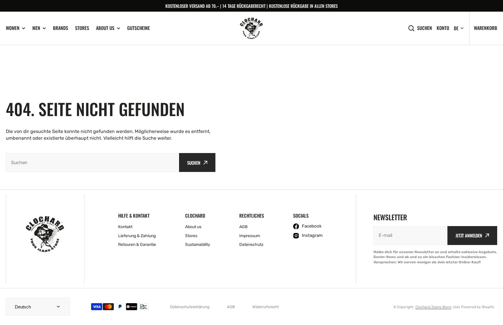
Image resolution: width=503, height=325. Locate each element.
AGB (231, 307)
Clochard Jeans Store (433, 307)
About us (105, 28)
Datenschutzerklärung (190, 307)
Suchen (424, 28)
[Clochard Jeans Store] (251, 28)
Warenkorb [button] (485, 27)
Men (36, 28)
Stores (82, 27)
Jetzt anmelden (469, 235)
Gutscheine (138, 27)
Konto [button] (443, 28)
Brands (60, 27)
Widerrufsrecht (265, 307)
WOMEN (13, 28)
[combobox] (92, 162)
